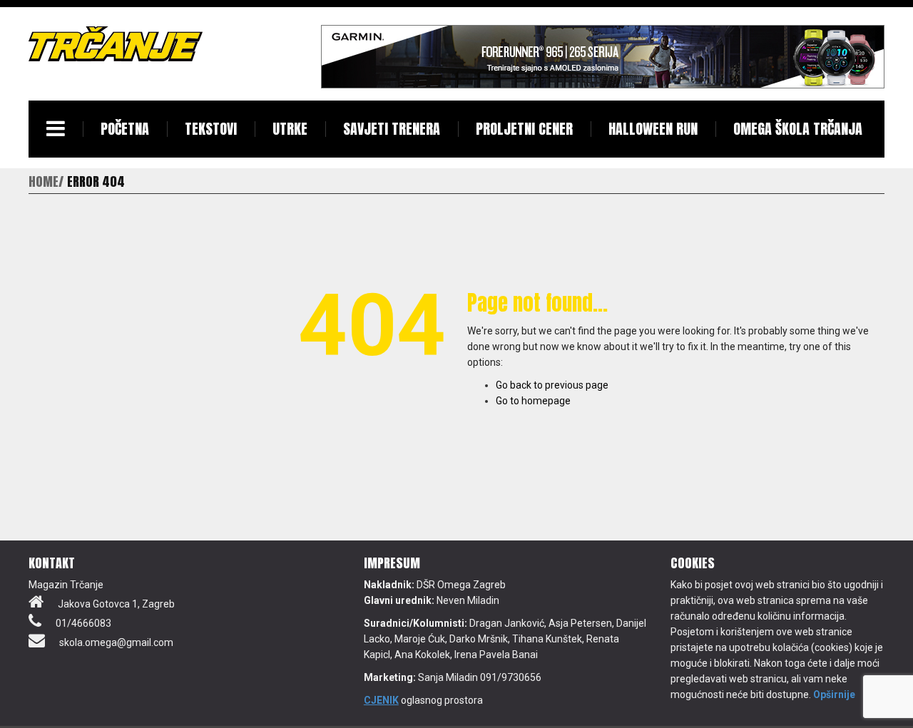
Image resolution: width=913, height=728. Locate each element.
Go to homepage (533, 400)
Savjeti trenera (391, 129)
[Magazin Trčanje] (116, 43)
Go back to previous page (552, 385)
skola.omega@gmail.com (116, 642)
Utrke (289, 129)
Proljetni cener (524, 129)
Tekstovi (211, 129)
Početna (125, 129)
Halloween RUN (653, 129)
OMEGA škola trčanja (797, 129)
